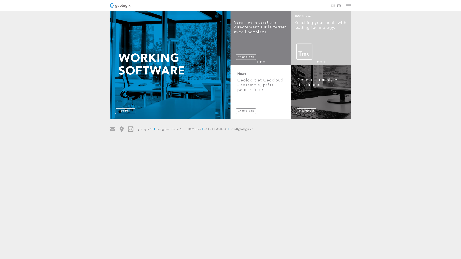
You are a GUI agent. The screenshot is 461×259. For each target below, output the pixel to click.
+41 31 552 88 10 (215, 129)
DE (333, 5)
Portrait (125, 110)
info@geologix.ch (242, 129)
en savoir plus (246, 56)
